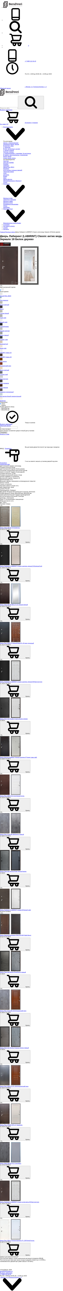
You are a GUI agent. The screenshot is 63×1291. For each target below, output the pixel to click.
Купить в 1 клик (4, 434)
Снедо (5, 182)
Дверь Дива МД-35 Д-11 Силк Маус (10, 1163)
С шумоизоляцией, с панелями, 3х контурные (17, 153)
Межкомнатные (8, 209)
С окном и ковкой (8, 150)
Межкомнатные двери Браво (12, 223)
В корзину (4, 432)
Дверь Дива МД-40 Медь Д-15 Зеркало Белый (14, 604)
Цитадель (6, 175)
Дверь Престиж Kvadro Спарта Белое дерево (14, 719)
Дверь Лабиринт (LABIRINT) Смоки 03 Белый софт (15, 910)
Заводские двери (8, 171)
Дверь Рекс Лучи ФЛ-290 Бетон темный (12, 834)
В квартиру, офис (8, 146)
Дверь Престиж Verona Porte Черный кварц (13, 871)
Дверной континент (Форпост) (12, 181)
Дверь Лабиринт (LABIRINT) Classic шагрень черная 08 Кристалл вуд (21, 682)
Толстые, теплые (8, 152)
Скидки (5, 227)
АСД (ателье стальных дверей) (12, 170)
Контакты (6, 229)
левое (3, 404)
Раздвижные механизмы (10, 204)
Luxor (5, 173)
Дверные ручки (8, 198)
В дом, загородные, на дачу (11, 149)
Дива (4, 178)
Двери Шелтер (7, 179)
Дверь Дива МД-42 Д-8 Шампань (10, 527)
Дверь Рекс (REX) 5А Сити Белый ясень (12, 796)
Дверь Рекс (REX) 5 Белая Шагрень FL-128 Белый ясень (17, 1240)
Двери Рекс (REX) (8, 167)
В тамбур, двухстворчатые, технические (15, 155)
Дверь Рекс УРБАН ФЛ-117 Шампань (11, 1125)
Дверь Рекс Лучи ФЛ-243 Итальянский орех (13, 1011)
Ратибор (5, 164)
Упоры (5, 206)
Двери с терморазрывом (10, 143)
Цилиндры (6, 207)
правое (3, 405)
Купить (27, 542)
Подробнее (8, 448)
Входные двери (8, 127)
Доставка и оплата (9, 226)
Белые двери (7, 156)
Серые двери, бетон (9, 158)
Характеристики (5, 464)
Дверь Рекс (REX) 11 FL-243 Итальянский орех (14, 1086)
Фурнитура (6, 184)
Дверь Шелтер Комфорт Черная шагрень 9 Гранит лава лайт (18, 757)
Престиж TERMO (8, 162)
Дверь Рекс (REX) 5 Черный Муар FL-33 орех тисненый (17, 643)
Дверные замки (8, 201)
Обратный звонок (5, 88)
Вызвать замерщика (6, 110)
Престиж (6, 161)
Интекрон (6, 168)
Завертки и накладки (9, 199)
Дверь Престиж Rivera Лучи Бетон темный (13, 972)
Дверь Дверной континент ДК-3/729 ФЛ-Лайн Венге (15, 935)
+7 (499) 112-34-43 (5, 1274)
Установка (6, 224)
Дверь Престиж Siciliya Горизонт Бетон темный (14, 1048)
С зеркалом (6, 147)
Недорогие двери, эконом (11, 144)
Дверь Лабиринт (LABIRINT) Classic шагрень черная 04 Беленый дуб (21, 566)
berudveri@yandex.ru (6, 1271)
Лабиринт (6, 165)
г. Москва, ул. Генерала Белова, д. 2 (11, 1277)
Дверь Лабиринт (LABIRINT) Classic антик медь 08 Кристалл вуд (19, 1202)
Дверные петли (8, 202)
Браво (5, 176)
